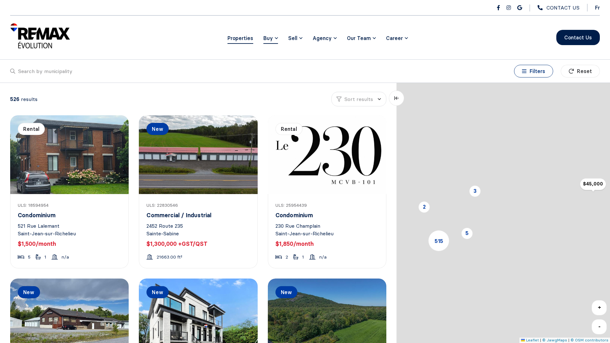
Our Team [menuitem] (359, 38)
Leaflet (532, 340)
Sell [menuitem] (292, 38)
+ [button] (599, 307)
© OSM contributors (589, 340)
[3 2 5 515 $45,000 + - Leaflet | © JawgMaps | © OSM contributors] (503, 213)
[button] (475, 191)
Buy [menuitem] (268, 38)
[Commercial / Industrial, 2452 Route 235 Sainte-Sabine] (199, 154)
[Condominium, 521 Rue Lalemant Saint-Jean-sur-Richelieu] (70, 154)
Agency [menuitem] (322, 38)
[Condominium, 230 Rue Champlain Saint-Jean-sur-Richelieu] (328, 154)
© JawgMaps (554, 340)
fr (597, 7)
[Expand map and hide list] (396, 98)
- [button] (599, 326)
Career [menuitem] (394, 38)
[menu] (270, 38)
